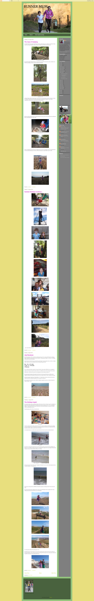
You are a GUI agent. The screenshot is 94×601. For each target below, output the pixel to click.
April (62, 84)
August (63, 72)
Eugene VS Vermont (63, 144)
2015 (61, 62)
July (62, 80)
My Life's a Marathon (64, 135)
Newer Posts (26, 573)
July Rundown (28, 355)
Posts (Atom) (30, 575)
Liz (66, 40)
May (62, 83)
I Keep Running (63, 139)
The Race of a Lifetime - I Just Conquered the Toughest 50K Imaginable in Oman (65, 128)
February (63, 87)
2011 (61, 91)
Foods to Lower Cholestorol (64, 154)
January (63, 88)
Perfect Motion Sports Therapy (64, 157)
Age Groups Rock (63, 143)
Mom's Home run (63, 151)
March (63, 85)
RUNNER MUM (36, 6)
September (63, 71)
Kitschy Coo (62, 146)
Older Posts (53, 573)
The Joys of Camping (31, 42)
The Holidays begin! (30, 402)
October (63, 69)
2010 (61, 93)
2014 (61, 64)
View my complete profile (63, 51)
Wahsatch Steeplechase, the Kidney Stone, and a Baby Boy (65, 140)
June (62, 81)
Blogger (51, 597)
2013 (61, 65)
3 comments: (34, 186)
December (63, 66)
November (63, 68)
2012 (61, 90)
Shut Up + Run (63, 126)
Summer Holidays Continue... (33, 192)
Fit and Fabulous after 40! (65, 131)
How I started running (39, 34)
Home (26, 34)
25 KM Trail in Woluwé (64, 132)
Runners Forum (62, 156)
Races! (31, 34)
